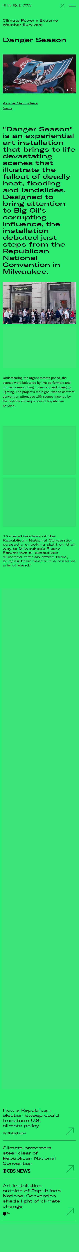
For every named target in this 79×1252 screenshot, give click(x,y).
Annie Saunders (20, 103)
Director (7, 108)
